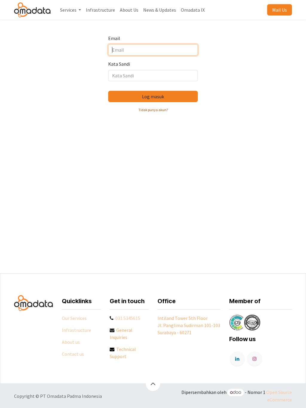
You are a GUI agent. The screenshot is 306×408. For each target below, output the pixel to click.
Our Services (74, 318)
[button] (153, 384)
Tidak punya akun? (153, 110)
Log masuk (153, 96)
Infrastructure (76, 330)
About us (71, 342)
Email (114, 38)
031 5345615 (127, 318)
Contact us (73, 354)
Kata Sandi (119, 64)
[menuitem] (70, 10)
